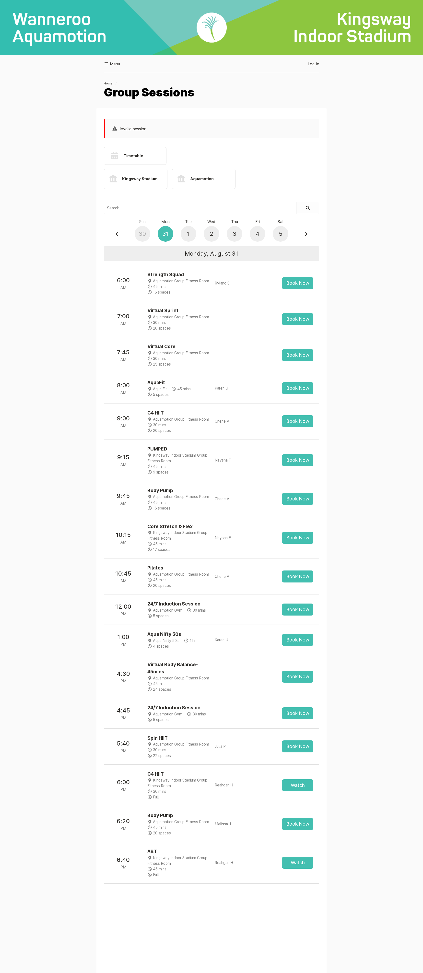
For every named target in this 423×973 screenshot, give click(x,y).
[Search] (307, 208)
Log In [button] (313, 63)
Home (108, 83)
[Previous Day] (117, 234)
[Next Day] (306, 234)
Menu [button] (114, 63)
